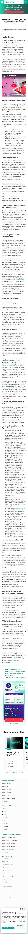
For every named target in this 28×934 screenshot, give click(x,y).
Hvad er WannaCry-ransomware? (15, 671)
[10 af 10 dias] (22, 772)
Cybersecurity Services (7, 864)
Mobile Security (5, 814)
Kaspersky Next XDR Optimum (8, 846)
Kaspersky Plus (5, 786)
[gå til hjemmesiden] (10, 2)
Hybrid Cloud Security (6, 879)
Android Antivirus (5, 808)
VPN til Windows (5, 820)
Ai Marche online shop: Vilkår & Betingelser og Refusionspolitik (12, 897)
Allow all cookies (7, 927)
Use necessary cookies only (14, 931)
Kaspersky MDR (5, 867)
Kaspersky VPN (5, 795)
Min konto (25, 2)
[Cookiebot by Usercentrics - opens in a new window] (20, 909)
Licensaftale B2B (19, 891)
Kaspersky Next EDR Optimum (8, 843)
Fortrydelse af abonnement (6, 894)
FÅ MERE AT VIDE (11, 766)
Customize (19, 927)
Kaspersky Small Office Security (9, 837)
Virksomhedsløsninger (8, 857)
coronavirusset (6, 384)
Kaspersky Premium (6, 789)
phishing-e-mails (17, 252)
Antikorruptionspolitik (5, 891)
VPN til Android (5, 823)
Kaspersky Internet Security (17, 464)
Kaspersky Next (5, 861)
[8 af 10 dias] (18, 772)
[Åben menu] (2, 2)
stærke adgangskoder (17, 508)
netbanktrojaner (6, 44)
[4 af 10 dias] (11, 772)
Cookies (19, 888)
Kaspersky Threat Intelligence (8, 876)
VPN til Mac (4, 829)
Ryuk (6, 137)
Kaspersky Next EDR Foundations (9, 840)
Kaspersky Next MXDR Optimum (9, 849)
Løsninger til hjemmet (8, 780)
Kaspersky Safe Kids (6, 792)
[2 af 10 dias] (8, 772)
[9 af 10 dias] (20, 772)
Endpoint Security (6, 873)
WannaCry (16, 290)
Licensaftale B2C (12, 891)
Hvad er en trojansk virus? (12, 669)
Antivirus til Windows (6, 817)
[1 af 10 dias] (6, 772)
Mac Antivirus (5, 811)
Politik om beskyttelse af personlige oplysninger (9, 888)
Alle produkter (5, 852)
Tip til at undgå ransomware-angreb (15, 677)
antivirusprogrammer (20, 359)
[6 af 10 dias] (15, 772)
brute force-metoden (18, 279)
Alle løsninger (5, 801)
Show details (20, 925)
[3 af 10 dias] (9, 772)
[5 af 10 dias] (13, 772)
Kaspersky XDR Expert (7, 870)
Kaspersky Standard (6, 783)
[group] (14, 753)
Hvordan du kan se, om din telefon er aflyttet (13, 754)
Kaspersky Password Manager (8, 798)
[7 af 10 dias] (17, 772)
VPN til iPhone (5, 826)
